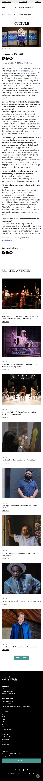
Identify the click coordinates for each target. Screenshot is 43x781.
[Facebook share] (7, 58)
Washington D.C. (7, 737)
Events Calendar (7, 729)
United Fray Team (7, 691)
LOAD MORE (21, 657)
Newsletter (23, 2)
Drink (3, 717)
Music (3, 719)
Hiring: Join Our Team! (8, 694)
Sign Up (21, 760)
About (3, 689)
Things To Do (6, 2)
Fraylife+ (38, 2)
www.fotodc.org (8, 240)
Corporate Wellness (8, 704)
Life (3, 724)
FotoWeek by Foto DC (21, 71)
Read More (5, 322)
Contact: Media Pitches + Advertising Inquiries (16, 706)
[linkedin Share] (11, 58)
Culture (15, 15)
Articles (9, 15)
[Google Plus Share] (19, 769)
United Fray (5, 744)
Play (3, 727)
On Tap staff (28, 63)
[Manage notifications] (38, 776)
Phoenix (4, 742)
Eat (3, 714)
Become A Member (8, 701)
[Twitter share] (3, 58)
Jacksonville (5, 739)
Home (3, 15)
